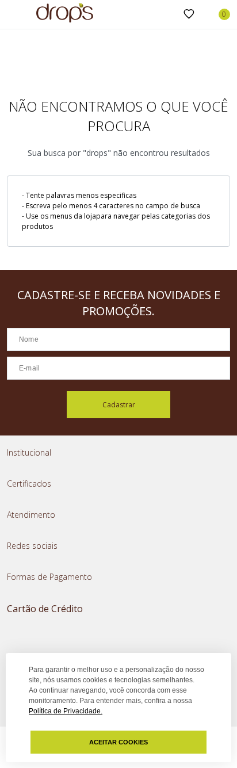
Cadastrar (118, 405)
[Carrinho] (218, 14)
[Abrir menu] (11, 16)
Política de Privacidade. (65, 711)
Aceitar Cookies (118, 742)
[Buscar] (170, 14)
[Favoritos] (189, 14)
